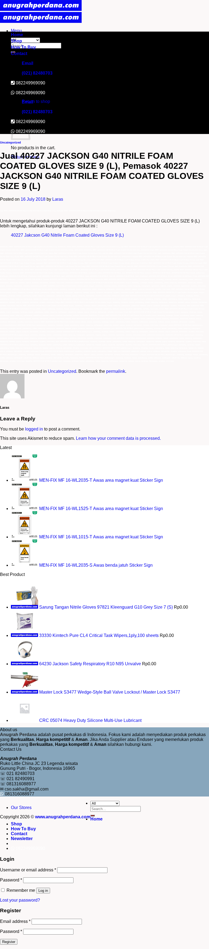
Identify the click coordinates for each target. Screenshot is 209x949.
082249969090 (30, 92)
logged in (34, 429)
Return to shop (36, 101)
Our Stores (21, 807)
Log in (43, 891)
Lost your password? (20, 900)
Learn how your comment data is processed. (118, 438)
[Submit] (92, 815)
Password (11, 880)
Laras (57, 199)
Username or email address (28, 870)
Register (8, 942)
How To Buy (23, 47)
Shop (16, 41)
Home (17, 34)
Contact (19, 53)
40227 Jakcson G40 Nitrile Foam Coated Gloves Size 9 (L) (67, 235)
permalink (115, 371)
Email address (15, 921)
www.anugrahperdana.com (62, 816)
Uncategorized (10, 142)
